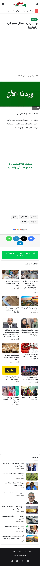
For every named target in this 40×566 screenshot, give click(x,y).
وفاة (23, 222)
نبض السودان (32, 76)
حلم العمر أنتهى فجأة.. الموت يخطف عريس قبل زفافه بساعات (30, 357)
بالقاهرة (23, 217)
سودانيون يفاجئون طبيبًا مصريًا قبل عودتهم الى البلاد (11, 284)
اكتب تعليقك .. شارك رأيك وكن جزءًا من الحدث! (20, 255)
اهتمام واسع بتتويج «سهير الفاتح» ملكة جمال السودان (11, 400)
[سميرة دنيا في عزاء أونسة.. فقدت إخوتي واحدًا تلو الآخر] (29, 323)
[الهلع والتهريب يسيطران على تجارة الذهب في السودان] (32, 510)
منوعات (34, 19)
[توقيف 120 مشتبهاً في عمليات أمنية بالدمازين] (32, 520)
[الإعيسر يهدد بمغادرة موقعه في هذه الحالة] (32, 529)
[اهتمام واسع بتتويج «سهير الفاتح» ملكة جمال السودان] (10, 391)
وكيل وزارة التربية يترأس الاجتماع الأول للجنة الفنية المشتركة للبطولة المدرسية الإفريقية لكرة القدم (30, 286)
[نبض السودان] (20, 4)
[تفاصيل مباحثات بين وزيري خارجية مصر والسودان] (32, 467)
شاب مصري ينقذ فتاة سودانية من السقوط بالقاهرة (12, 310)
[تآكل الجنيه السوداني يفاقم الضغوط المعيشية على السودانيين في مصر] (32, 538)
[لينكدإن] (16, 238)
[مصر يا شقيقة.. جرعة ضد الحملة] (32, 498)
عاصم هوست (18, 555)
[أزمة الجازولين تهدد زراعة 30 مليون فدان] (32, 477)
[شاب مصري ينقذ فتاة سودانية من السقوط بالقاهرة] (10, 301)
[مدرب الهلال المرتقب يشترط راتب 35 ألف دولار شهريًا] (32, 486)
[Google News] (20, 229)
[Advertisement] (20, 53)
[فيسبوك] (31, 238)
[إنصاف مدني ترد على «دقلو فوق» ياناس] (29, 391)
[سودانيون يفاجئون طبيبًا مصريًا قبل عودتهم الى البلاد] (10, 274)
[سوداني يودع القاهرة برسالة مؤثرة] (29, 301)
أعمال (33, 217)
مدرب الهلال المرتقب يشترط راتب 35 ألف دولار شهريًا (18, 11)
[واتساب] (9, 238)
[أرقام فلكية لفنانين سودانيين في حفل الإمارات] (29, 371)
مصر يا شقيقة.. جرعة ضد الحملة (14, 493)
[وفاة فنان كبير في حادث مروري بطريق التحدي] (10, 370)
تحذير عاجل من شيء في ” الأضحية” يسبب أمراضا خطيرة (11, 357)
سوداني (33, 222)
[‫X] (23, 238)
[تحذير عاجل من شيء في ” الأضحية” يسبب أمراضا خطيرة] (10, 348)
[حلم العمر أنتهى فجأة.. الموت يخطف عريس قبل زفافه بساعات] (29, 348)
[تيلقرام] (20, 243)
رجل (14, 217)
